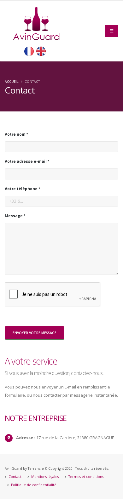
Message (14, 215)
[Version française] (29, 51)
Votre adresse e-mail (26, 161)
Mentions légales (44, 476)
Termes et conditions (85, 476)
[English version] (41, 51)
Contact (14, 476)
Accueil (11, 81)
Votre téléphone (21, 188)
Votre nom (15, 134)
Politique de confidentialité (33, 485)
